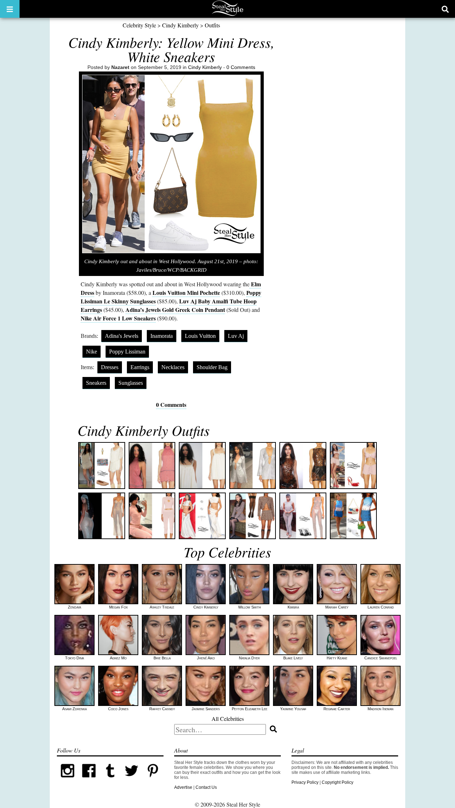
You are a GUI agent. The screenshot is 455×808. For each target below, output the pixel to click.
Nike (91, 352)
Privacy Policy (304, 782)
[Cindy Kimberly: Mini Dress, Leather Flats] (101, 465)
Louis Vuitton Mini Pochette (186, 292)
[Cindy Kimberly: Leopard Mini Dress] (303, 465)
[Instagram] (67, 779)
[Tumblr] (110, 779)
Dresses (109, 367)
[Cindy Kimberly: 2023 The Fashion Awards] (202, 516)
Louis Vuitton (200, 336)
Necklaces (172, 367)
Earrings (139, 367)
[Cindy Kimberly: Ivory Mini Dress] (202, 465)
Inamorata (161, 336)
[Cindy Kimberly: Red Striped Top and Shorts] (353, 465)
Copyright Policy (337, 782)
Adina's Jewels (121, 336)
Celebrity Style (139, 25)
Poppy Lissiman (127, 352)
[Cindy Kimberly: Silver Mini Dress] (252, 465)
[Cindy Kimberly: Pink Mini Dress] (152, 465)
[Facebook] (89, 779)
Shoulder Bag (212, 367)
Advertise (183, 787)
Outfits (212, 25)
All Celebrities (228, 718)
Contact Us (206, 787)
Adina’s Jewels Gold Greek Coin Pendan (174, 309)
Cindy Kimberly (180, 25)
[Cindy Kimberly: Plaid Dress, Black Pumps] (252, 516)
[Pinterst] (153, 779)
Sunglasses (130, 383)
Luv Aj (236, 336)
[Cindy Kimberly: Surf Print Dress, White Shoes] (353, 516)
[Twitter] (131, 779)
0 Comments (240, 67)
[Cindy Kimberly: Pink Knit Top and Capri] (152, 516)
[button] (10, 9)
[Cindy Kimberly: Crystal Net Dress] (101, 516)
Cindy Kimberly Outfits (143, 430)
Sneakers (96, 383)
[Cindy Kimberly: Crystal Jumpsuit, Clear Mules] (303, 516)
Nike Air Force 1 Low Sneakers (118, 318)
